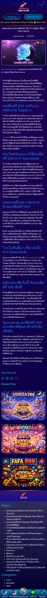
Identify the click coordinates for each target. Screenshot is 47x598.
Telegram (42, 596)
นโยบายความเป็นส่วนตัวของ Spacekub (22, 559)
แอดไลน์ (33, 596)
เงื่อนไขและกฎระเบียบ (15, 556)
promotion (12, 69)
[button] (3, 378)
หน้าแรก (5, 596)
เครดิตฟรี (6, 137)
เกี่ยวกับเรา (10, 550)
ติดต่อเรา (10, 553)
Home (3, 69)
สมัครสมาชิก (23, 597)
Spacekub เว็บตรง (32, 257)
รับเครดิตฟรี (14, 596)
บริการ (9, 580)
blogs (8, 586)
